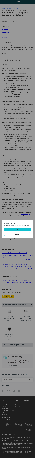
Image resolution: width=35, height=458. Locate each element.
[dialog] (17, 229)
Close (31, 221)
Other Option (17, 234)
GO (17, 229)
